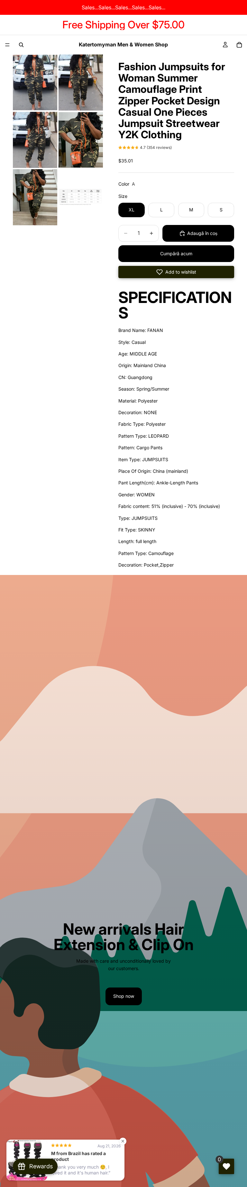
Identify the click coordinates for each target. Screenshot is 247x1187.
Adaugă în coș (202, 233)
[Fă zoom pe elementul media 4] (81, 140)
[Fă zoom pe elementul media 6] (81, 197)
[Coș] (239, 45)
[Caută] (21, 45)
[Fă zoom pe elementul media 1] (35, 82)
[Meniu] (7, 44)
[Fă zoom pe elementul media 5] (35, 197)
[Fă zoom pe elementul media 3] (35, 140)
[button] (145, 148)
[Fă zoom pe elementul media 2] (81, 82)
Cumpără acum (176, 253)
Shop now (123, 996)
